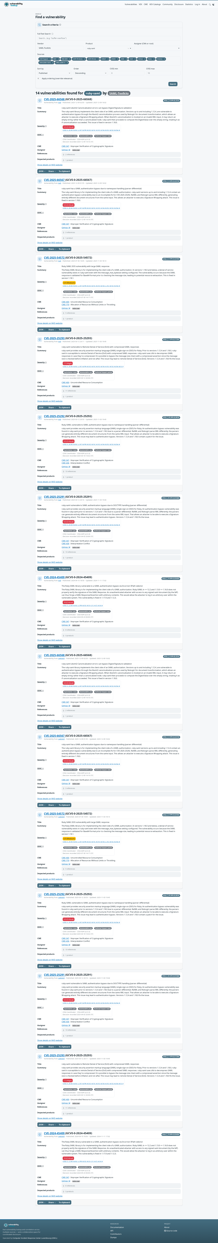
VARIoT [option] (103, 59)
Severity (41, 126)
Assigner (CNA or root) (143, 43)
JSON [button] (41, 171)
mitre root (76, 150)
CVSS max (150, 68)
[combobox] (60, 48)
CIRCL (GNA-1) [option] (60, 63)
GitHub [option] (140, 59)
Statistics (189, 4)
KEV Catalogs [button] (155, 4)
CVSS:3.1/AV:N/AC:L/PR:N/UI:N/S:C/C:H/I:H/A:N (83, 605)
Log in (197, 4)
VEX (140, 4)
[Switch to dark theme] (213, 4)
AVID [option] (122, 59)
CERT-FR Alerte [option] (77, 59)
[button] (210, 4)
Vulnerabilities (131, 4)
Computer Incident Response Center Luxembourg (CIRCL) (35, 1238)
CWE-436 (65, 463)
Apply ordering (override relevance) (57, 78)
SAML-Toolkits (119, 93)
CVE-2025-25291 (54, 496)
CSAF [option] (130, 59)
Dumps (113, 1237)
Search (173, 84)
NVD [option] (54, 59)
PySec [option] (149, 59)
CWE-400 (65, 302)
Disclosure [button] (178, 4)
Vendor (40, 43)
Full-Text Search (59, 33)
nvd (59, 102)
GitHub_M (66, 150)
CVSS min (114, 68)
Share (51, 171)
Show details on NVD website (49, 165)
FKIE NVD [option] (64, 59)
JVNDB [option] (112, 59)
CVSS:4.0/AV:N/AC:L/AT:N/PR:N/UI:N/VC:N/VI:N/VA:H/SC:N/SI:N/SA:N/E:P (93, 366)
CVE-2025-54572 (54, 257)
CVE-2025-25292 (54, 416)
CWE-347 (65, 146)
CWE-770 (65, 304)
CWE (146, 4)
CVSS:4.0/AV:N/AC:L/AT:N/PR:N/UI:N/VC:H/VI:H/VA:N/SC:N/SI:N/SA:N (91, 130)
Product (89, 43)
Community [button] (168, 4)
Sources (40, 54)
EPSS (166, 100)
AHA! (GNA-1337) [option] (44, 63)
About (204, 4)
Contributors (115, 1234)
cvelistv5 (61, 658)
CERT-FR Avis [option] (91, 59)
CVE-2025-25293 (54, 338)
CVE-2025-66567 (54, 180)
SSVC (39, 134)
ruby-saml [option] (91, 48)
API (111, 1230)
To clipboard (64, 171)
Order (76, 68)
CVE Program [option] (43, 59)
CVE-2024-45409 (54, 577)
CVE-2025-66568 (54, 99)
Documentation (117, 1227)
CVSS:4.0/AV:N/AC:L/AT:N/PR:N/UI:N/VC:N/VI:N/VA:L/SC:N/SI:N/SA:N (91, 286)
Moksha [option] (159, 59)
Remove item (128, 48)
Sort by (40, 68)
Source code (171, 1230)
